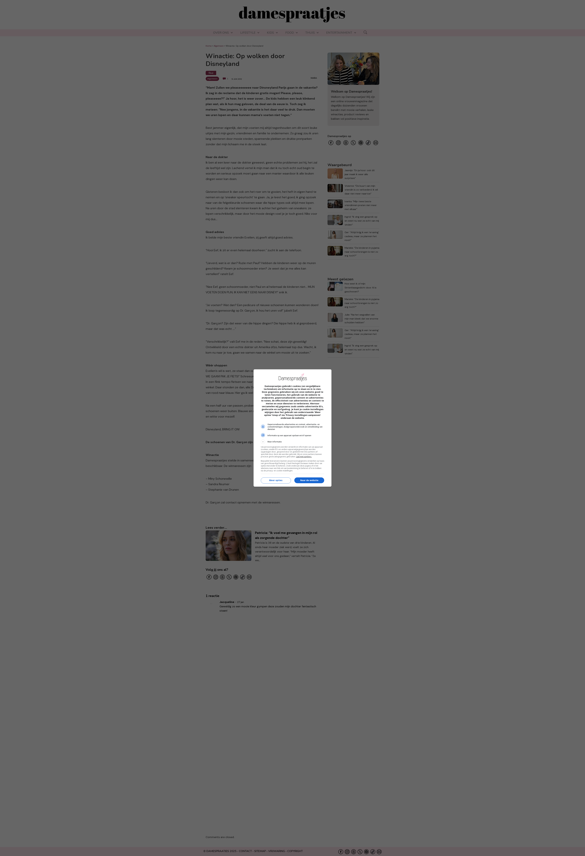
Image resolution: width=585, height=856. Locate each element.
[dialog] (293, 428)
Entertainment (339, 33)
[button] (292, 442)
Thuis (310, 33)
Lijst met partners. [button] (304, 456)
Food (289, 33)
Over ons (221, 33)
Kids (270, 33)
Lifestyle (247, 33)
